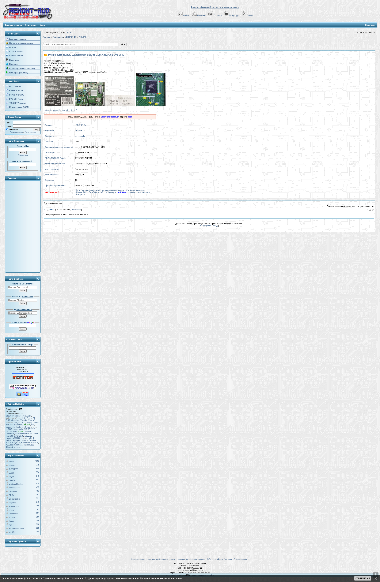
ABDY (11, 495)
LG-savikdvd (14, 499)
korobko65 (13, 514)
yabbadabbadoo (16, 484)
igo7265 (9, 429)
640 (37, 468)
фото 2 (56, 110)
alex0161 (22, 418)
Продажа (218, 15)
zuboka (24, 440)
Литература (234, 15)
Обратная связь (138, 559)
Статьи (250, 15)
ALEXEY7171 (30, 429)
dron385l (9, 425)
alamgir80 (18, 425)
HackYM (13, 431)
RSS (69, 32)
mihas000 (13, 491)
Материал (76, 210)
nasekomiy (18, 429)
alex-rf (11, 510)
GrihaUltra (10, 434)
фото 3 (65, 110)
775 (37, 465)
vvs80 (11, 473)
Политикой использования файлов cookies (161, 578)
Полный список (13, 447)
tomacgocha (14, 488)
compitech (10, 427)
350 (37, 517)
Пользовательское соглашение (191, 559)
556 (37, 472)
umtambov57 (11, 418)
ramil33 (19, 445)
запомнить (13, 129)
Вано (20, 431)
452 (37, 491)
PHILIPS (78, 131)
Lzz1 (35, 427)
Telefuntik (20, 427)
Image (11, 521)
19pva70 (34, 442)
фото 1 (48, 110)
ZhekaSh (32, 420)
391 (37, 498)
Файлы (186, 15)
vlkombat (15, 420)
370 (37, 502)
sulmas (12, 517)
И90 (7, 445)
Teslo (11, 462)
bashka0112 (29, 445)
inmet (12, 445)
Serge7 (28, 427)
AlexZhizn (27, 416)
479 (37, 483)
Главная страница (13, 25)
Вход (42, 25)
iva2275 (27, 436)
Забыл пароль (16, 132)
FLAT (8, 420)
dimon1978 (18, 436)
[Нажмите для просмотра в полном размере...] (59, 91)
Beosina (32, 440)
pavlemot (34, 434)
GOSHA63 (13, 469)
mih (10, 525)
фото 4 (74, 110)
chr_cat (17, 422)
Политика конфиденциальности (161, 559)
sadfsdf (9, 440)
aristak (12, 465)
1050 (37, 461)
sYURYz (12, 532)
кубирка (16, 440)
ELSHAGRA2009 (16, 528)
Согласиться (363, 578)
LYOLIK (31, 438)
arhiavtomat (14, 506)
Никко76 (9, 422)
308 (37, 532)
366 (37, 506)
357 (37, 513)
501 (37, 480)
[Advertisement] (23, 226)
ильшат (27, 425)
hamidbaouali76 (22, 434)
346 (37, 520)
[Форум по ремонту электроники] (23, 373)
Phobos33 (25, 442)
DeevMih (27, 431)
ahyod (11, 476)
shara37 (18, 416)
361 (37, 509)
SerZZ (8, 442)
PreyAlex (16, 442)
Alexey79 (31, 418)
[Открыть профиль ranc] (48, 210)
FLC (23, 422)
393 (37, 494)
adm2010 (10, 416)
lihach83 (9, 436)
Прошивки (201, 15)
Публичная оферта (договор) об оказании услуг (227, 559)
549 (37, 476)
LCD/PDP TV (80, 125)
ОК (7, 431)
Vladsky (23, 420)
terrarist (12, 480)
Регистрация (31, 25)
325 (37, 528)
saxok (24, 438)
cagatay (12, 502)
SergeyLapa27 (32, 422)
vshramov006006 (13, 438)
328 (37, 524)
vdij (32, 425)
